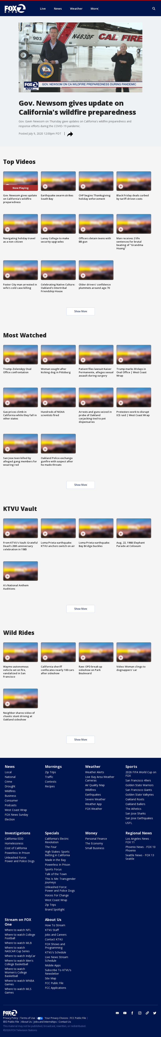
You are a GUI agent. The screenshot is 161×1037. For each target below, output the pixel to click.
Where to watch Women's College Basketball (16, 972)
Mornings (53, 766)
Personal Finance (96, 838)
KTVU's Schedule (55, 952)
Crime (8, 781)
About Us (53, 919)
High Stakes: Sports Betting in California (57, 853)
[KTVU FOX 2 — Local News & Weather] (18, 8)
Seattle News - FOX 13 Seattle (139, 857)
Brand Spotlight (55, 909)
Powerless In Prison (17, 853)
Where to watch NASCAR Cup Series (17, 949)
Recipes (50, 786)
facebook (132, 1013)
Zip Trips (50, 772)
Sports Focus (53, 869)
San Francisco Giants (138, 790)
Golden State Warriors (139, 785)
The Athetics (133, 809)
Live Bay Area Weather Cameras (99, 778)
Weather (93, 766)
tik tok (147, 1013)
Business (10, 796)
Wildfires (10, 791)
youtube (125, 1013)
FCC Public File (54, 983)
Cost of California (16, 848)
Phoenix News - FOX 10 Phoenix (140, 848)
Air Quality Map (95, 785)
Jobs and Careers (56, 934)
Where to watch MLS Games (18, 990)
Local (8, 772)
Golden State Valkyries (139, 794)
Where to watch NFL (18, 930)
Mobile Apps (53, 965)
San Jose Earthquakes (139, 818)
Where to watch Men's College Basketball (19, 962)
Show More (80, 311)
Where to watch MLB (18, 943)
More (94, 8)
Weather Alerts (94, 772)
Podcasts (10, 805)
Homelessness (14, 843)
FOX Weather (93, 809)
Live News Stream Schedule (56, 958)
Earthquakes (93, 794)
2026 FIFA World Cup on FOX (140, 774)
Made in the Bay (55, 860)
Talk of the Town (56, 874)
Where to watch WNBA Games (19, 982)
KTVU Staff (52, 930)
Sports (131, 766)
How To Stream (55, 925)
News (10, 766)
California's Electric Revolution (57, 840)
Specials (52, 833)
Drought (10, 786)
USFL (128, 823)
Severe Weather (95, 799)
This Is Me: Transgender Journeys (60, 880)
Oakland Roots (134, 799)
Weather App (93, 804)
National (10, 777)
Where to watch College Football (20, 936)
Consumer (11, 800)
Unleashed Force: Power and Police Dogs (20, 859)
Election (10, 819)
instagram (140, 1013)
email (117, 1013)
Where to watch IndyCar (20, 956)
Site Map (50, 978)
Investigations (17, 833)
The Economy (94, 843)
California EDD (14, 838)
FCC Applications (55, 988)
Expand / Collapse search (154, 9)
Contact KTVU (54, 939)
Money (91, 833)
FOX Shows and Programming (55, 945)
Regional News (138, 833)
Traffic (49, 777)
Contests (50, 781)
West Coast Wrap (16, 810)
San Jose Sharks (135, 813)
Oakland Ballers (135, 804)
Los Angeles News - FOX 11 (138, 840)
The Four (51, 847)
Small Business (94, 848)
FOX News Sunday (16, 814)
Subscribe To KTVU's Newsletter (58, 971)
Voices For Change (57, 895)
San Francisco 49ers (138, 780)
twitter (155, 1013)
